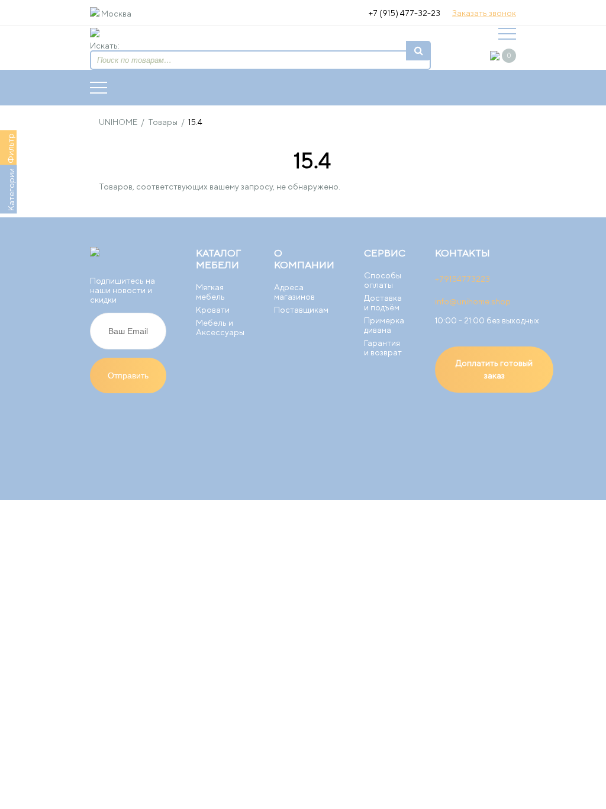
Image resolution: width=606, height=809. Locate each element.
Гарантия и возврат (383, 347)
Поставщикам (301, 309)
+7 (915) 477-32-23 (404, 13)
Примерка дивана (384, 325)
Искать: (105, 45)
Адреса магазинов (294, 291)
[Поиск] (418, 50)
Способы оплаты (382, 280)
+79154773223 (462, 279)
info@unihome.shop (473, 301)
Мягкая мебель (210, 291)
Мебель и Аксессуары (220, 327)
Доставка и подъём (383, 302)
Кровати (213, 309)
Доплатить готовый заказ (494, 369)
